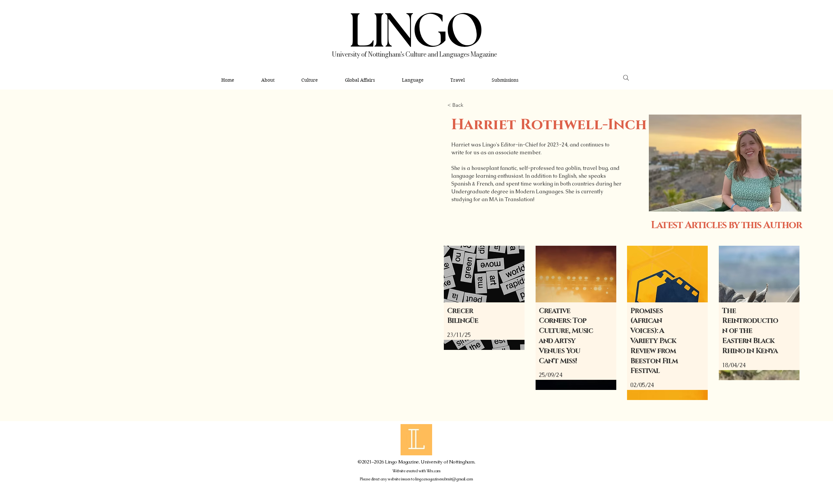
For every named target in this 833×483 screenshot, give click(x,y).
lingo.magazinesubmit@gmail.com (444, 479)
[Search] (626, 78)
